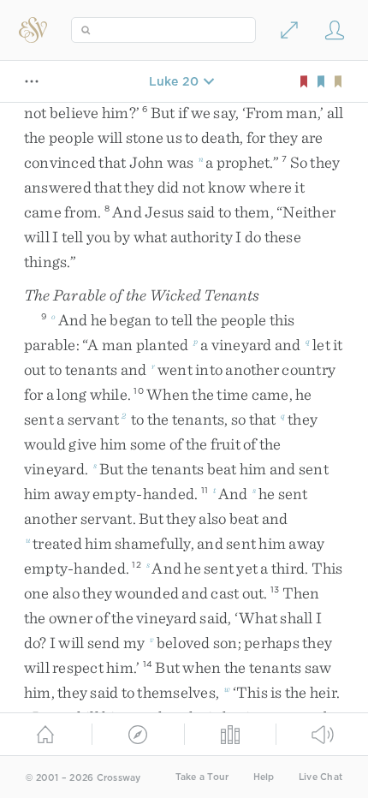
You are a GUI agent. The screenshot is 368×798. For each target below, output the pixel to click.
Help (264, 777)
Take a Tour (202, 777)
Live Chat (320, 777)
